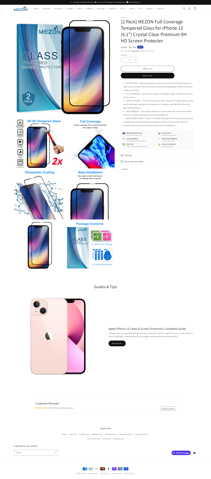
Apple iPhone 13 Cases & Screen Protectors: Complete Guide (147, 329)
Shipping (135, 51)
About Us (73, 434)
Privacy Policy (84, 434)
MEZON (84, 473)
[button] (36, 8)
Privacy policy (104, 473)
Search (64, 434)
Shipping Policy (111, 434)
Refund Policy (97, 434)
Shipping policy (129, 473)
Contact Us (106, 439)
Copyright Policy (140, 434)
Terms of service (116, 473)
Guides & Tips (118, 439)
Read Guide (117, 343)
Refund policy (93, 473)
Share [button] (125, 169)
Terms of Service (93, 439)
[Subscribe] (55, 453)
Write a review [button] (168, 408)
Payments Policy (125, 434)
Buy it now (147, 75)
